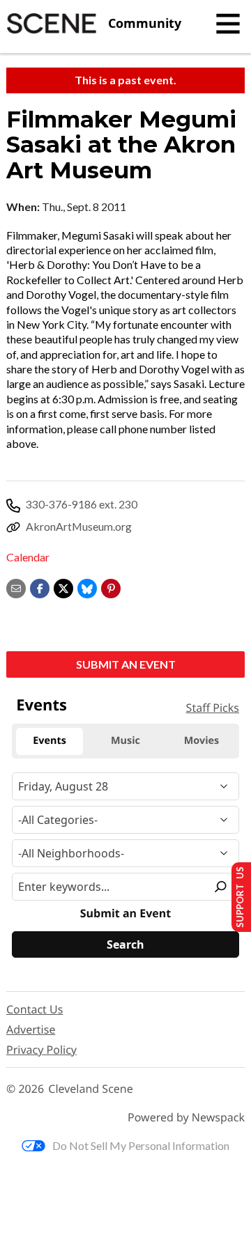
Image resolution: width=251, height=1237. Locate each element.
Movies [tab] (201, 740)
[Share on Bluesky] (87, 586)
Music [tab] (125, 740)
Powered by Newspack (186, 1117)
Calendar (28, 556)
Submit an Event (126, 664)
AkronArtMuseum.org (79, 526)
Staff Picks (212, 707)
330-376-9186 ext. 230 (81, 504)
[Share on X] (63, 586)
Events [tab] (49, 740)
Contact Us (34, 1009)
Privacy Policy (41, 1049)
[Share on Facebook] (40, 586)
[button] (111, 586)
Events (41, 704)
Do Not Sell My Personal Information (140, 1145)
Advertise (30, 1029)
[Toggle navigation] (228, 24)
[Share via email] (16, 586)
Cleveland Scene (90, 1089)
